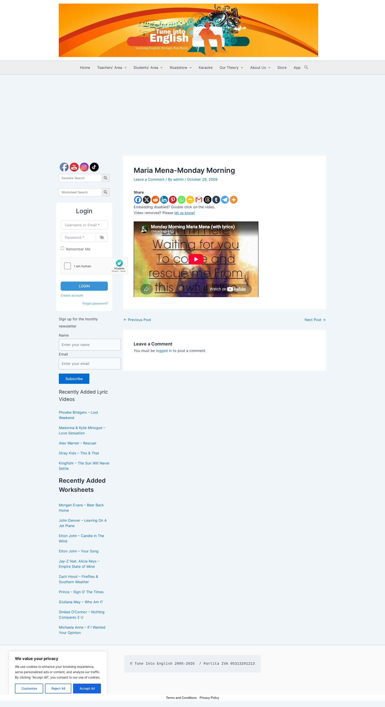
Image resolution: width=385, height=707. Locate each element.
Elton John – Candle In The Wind (81, 538)
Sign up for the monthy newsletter (78, 322)
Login (84, 286)
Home (85, 67)
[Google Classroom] (190, 200)
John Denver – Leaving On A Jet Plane (83, 523)
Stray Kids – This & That (79, 453)
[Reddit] (155, 200)
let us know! (184, 212)
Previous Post (137, 319)
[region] (58, 674)
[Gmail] (199, 200)
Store (282, 67)
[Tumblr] (216, 200)
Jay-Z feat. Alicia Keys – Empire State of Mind (79, 564)
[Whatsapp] (181, 200)
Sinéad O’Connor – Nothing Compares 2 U (81, 614)
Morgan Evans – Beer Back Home (81, 508)
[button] (124, 67)
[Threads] (207, 200)
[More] (234, 200)
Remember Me (78, 249)
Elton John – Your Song (78, 551)
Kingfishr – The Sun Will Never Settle (84, 466)
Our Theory (229, 67)
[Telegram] (225, 200)
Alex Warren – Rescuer (77, 443)
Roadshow (178, 67)
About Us (258, 67)
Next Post (315, 319)
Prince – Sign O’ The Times (81, 592)
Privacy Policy (209, 697)
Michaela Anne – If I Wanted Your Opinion (82, 630)
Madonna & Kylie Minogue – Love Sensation (82, 430)
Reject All (58, 688)
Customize (29, 688)
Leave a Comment (149, 179)
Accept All (87, 688)
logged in (164, 350)
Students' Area (145, 67)
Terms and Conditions (181, 697)
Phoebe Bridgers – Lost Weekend (78, 415)
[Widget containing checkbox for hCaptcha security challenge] (94, 265)
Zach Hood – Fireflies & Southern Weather (78, 579)
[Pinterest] (173, 200)
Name (64, 335)
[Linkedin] (164, 200)
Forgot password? (95, 303)
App (297, 67)
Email (63, 354)
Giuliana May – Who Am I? (81, 602)
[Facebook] (138, 200)
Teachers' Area (109, 67)
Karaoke (206, 67)
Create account (72, 295)
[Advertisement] (192, 108)
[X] (147, 200)
